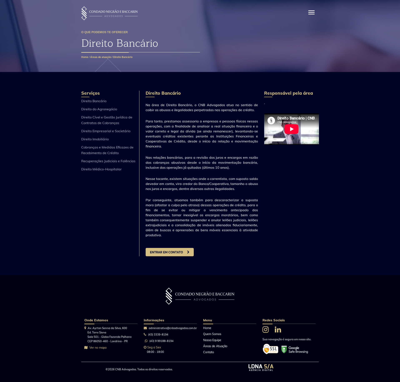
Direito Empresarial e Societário (105, 131)
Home (85, 57)
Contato (208, 352)
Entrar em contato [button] (166, 252)
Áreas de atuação (100, 57)
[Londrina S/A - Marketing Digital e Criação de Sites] (261, 370)
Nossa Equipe (212, 340)
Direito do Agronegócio (99, 109)
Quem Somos (212, 334)
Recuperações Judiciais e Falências (108, 161)
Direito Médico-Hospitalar (101, 169)
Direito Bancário (122, 57)
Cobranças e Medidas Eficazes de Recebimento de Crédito (107, 150)
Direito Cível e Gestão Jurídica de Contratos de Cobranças (106, 120)
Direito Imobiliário (95, 139)
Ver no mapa (97, 347)
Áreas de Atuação (215, 346)
